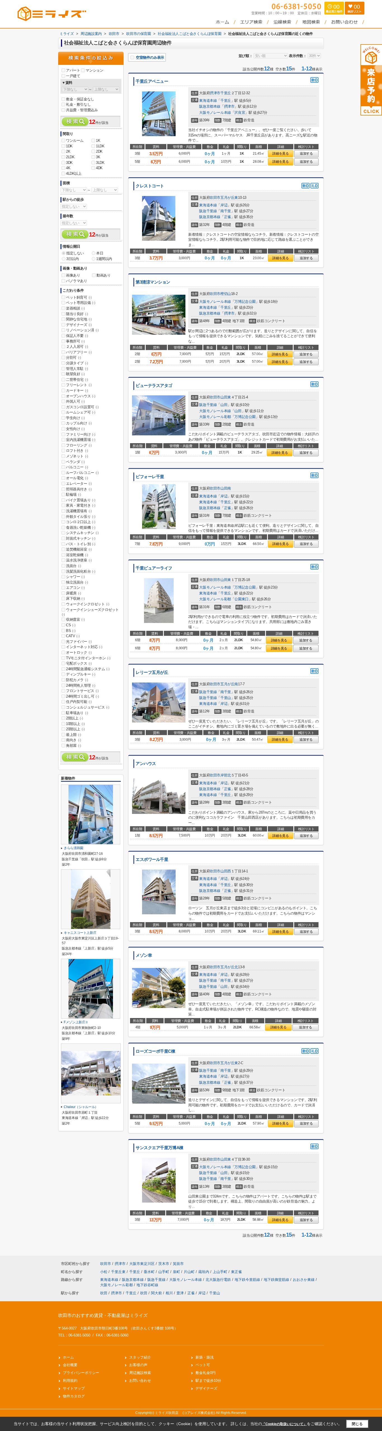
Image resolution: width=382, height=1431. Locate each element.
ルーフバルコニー (82, 473)
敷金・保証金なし (80, 99)
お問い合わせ (140, 1380)
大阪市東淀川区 (142, 1264)
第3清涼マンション (153, 282)
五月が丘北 (229, 967)
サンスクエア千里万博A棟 (159, 1148)
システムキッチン (82, 533)
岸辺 (223, 205)
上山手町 (220, 1272)
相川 (169, 1293)
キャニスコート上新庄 (80, 933)
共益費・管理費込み (82, 110)
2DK (99, 151)
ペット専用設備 (80, 303)
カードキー (77, 390)
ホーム (68, 1357)
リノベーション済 (82, 330)
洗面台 (73, 566)
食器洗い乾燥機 (80, 527)
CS (70, 625)
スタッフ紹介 (140, 1357)
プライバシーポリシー (81, 1373)
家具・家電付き (80, 505)
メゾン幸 (144, 955)
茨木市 (163, 1264)
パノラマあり (76, 281)
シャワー (75, 577)
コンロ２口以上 (80, 522)
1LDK (100, 146)
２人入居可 (77, 346)
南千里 (225, 211)
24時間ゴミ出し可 (82, 696)
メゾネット (77, 456)
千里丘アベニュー (152, 81)
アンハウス (146, 763)
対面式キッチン (80, 538)
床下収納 (75, 598)
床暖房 (73, 593)
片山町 (190, 1272)
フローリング (79, 445)
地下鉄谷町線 (147, 1285)
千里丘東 (119, 1272)
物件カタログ (74, 1396)
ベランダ (75, 462)
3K (98, 157)
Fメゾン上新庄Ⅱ (76, 1022)
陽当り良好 (77, 314)
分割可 (73, 357)
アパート (73, 70)
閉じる (357, 1424)
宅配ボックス (79, 663)
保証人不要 (77, 336)
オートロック (79, 652)
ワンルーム (75, 140)
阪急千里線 (208, 211)
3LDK (100, 162)
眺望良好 (75, 374)
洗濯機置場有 (79, 511)
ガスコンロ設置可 (82, 407)
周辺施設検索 (140, 1373)
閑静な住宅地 (79, 319)
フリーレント (79, 385)
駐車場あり (77, 713)
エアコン (75, 587)
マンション (94, 70)
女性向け (75, 429)
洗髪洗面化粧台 (80, 571)
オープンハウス (80, 396)
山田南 (225, 488)
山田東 (225, 397)
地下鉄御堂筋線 (277, 1279)
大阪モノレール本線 (215, 112)
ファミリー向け (80, 434)
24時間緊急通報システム (87, 669)
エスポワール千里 (152, 859)
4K (68, 168)
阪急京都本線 (209, 106)
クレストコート (150, 186)
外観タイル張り (80, 516)
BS (70, 631)
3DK (69, 162)
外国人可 (75, 401)
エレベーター (79, 483)
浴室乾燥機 (77, 555)
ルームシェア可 (80, 412)
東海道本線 (208, 100)
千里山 (225, 698)
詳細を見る (280, 153)
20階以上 (75, 729)
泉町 (177, 1272)
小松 (104, 1272)
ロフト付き (77, 450)
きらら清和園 (73, 848)
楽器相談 (75, 308)
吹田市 (215, 197)
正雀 (227, 217)
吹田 (103, 1293)
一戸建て (73, 76)
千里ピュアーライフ (154, 568)
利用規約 (70, 1380)
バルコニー (77, 467)
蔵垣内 (204, 1272)
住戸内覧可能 (79, 702)
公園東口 (241, 599)
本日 (99, 253)
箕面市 (178, 1264)
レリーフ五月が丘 (152, 672)
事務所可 (75, 341)
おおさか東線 (304, 1279)
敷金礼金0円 (205, 1373)
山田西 (225, 871)
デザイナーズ (79, 325)
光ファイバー (79, 641)
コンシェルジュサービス (87, 707)
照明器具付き (79, 489)
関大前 (156, 1293)
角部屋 (73, 745)
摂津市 (215, 93)
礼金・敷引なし (78, 104)
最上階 (73, 735)
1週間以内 (104, 259)
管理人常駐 (77, 369)
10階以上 (75, 724)
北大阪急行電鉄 (219, 1279)
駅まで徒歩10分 (208, 1380)
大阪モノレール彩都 (215, 417)
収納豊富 (75, 619)
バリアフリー (79, 352)
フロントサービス (82, 691)
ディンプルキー (80, 674)
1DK (69, 146)
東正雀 (236, 1272)
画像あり (73, 275)
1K (98, 140)
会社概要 (70, 1365)
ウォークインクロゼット (87, 604)
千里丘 (225, 93)
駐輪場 (73, 494)
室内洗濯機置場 (80, 440)
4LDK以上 (74, 173)
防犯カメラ (77, 680)
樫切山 (225, 294)
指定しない (75, 253)
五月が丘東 (229, 197)
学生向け (75, 418)
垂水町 (150, 1272)
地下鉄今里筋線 (248, 1279)
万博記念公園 (245, 301)
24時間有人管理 (80, 685)
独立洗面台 (77, 582)
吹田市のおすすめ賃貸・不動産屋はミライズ (103, 1315)
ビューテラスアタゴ (154, 385)
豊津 (180, 1293)
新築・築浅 (204, 1357)
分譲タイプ (77, 363)
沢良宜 (239, 112)
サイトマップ (74, 1388)
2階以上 (74, 718)
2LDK (70, 157)
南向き (73, 740)
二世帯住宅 (77, 379)
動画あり (103, 275)
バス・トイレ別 (80, 544)
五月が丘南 (229, 684)
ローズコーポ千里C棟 (155, 1051)
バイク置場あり (80, 500)
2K (68, 151)
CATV (72, 636)
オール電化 (77, 478)
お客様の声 (138, 1365)
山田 (223, 405)
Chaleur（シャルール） (81, 1107)
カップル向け (79, 423)
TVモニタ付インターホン (88, 658)
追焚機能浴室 (79, 549)
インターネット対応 (84, 647)
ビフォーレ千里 (150, 476)
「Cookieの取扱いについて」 (284, 1424)
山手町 (164, 1272)
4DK (99, 168)
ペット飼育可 (79, 297)
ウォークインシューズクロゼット (90, 612)
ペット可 (202, 1365)
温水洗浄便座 (79, 560)
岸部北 (225, 775)
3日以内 (72, 259)
